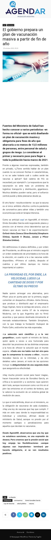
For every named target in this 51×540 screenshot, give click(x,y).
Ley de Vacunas (9, 503)
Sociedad (10, 25)
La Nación (12, 497)
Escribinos (30, 532)
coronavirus (18, 500)
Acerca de (20, 532)
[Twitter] (19, 514)
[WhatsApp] (25, 514)
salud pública (21, 503)
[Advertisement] (25, 101)
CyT (4, 25)
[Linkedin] (43, 514)
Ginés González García (32, 500)
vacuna (31, 503)
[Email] (37, 514)
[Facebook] (13, 514)
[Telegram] (31, 514)
